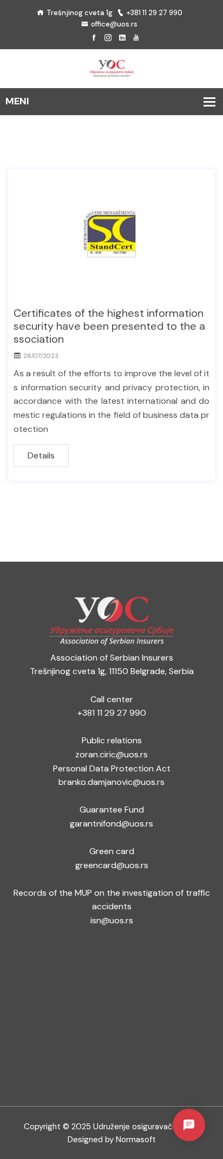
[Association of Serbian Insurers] (111, 68)
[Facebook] (93, 38)
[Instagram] (108, 38)
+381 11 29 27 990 (154, 12)
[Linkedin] (122, 38)
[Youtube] (136, 38)
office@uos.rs (114, 24)
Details (41, 455)
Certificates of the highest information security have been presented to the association (109, 326)
